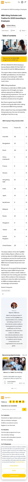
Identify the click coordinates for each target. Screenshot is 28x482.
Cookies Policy (19, 462)
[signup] (11, 31)
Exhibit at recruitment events (9, 423)
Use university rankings (7, 435)
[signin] (22, 2)
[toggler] (25, 2)
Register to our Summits (8, 425)
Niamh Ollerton (14, 313)
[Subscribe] (24, 409)
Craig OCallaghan (11, 381)
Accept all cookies (14, 475)
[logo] (5, 2)
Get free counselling (7, 440)
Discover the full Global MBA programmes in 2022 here (11, 59)
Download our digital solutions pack (11, 418)
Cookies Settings (14, 465)
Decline (14, 470)
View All (24, 355)
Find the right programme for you (10, 432)
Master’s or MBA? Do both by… (13, 372)
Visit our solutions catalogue (9, 420)
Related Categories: (6, 287)
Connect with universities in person (11, 437)
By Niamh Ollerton (11, 25)
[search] (19, 2)
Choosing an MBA (6, 290)
